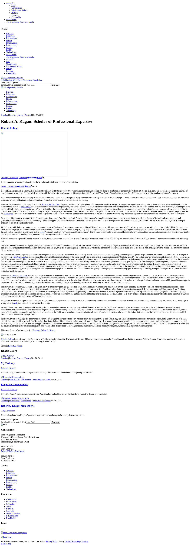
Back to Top (6, 544)
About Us (10, 59)
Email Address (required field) (13, 85)
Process (9, 47)
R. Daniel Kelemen (9, 389)
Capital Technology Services (76, 541)
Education (10, 36)
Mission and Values (14, 66)
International (11, 45)
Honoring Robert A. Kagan (43, 330)
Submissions (11, 54)
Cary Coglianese (8, 411)
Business (10, 33)
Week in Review (13, 513)
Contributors (11, 64)
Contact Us (10, 73)
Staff (8, 61)
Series (8, 506)
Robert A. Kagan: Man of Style (17, 405)
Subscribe (10, 504)
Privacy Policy (52, 541)
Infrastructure (11, 43)
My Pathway (8, 363)
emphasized (26, 207)
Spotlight (10, 511)
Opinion (4, 115)
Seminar (9, 509)
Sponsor (9, 71)
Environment (11, 38)
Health (9, 40)
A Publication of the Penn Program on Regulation (21, 80)
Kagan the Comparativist (14, 384)
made (15, 303)
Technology (11, 52)
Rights (9, 50)
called (42, 232)
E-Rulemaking (12, 516)
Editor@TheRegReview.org (12, 451)
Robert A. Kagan (15, 346)
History (9, 68)
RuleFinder (10, 518)
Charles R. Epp (9, 128)
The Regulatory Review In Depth (20, 57)
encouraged (8, 214)
